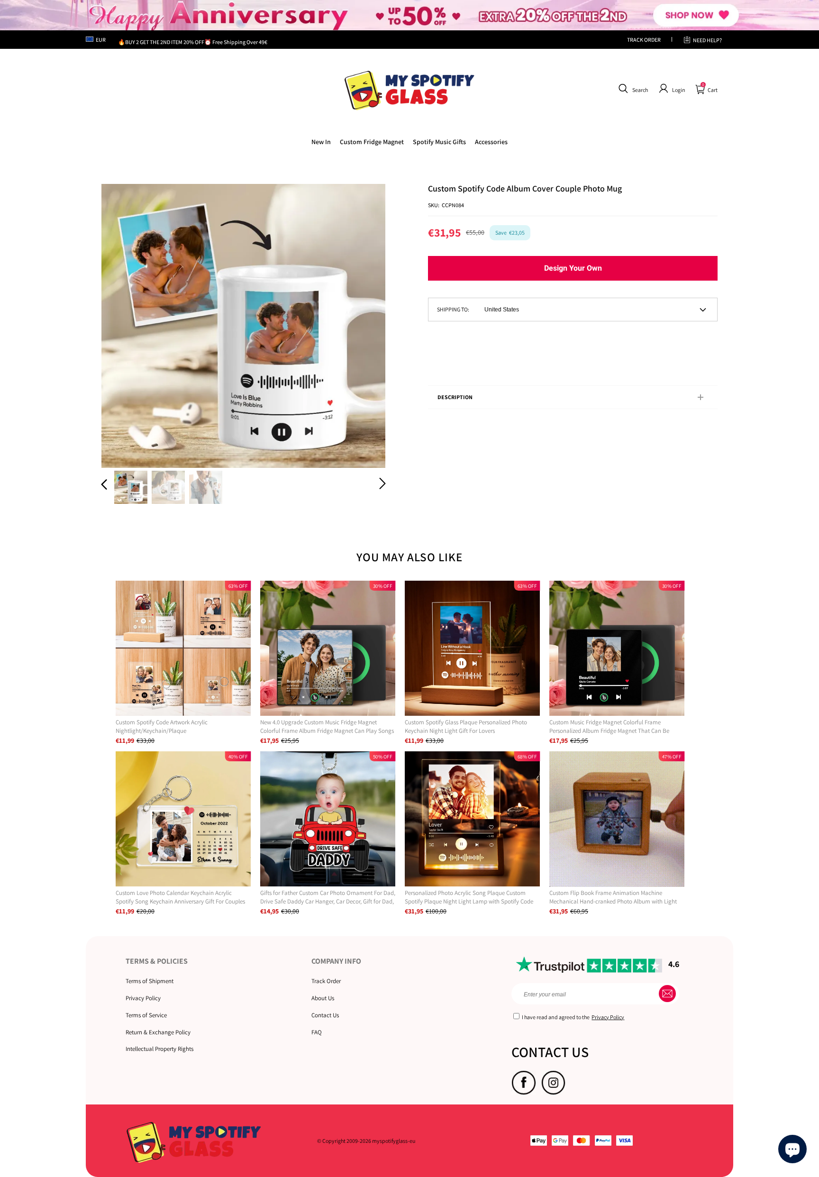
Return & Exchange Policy (158, 1032)
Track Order (326, 981)
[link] (372, 142)
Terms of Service (146, 1015)
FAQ (316, 1032)
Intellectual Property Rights (159, 1049)
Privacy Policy (143, 998)
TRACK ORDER (644, 39)
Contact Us (325, 1015)
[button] (632, 89)
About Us (322, 998)
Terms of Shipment (149, 981)
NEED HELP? (707, 40)
